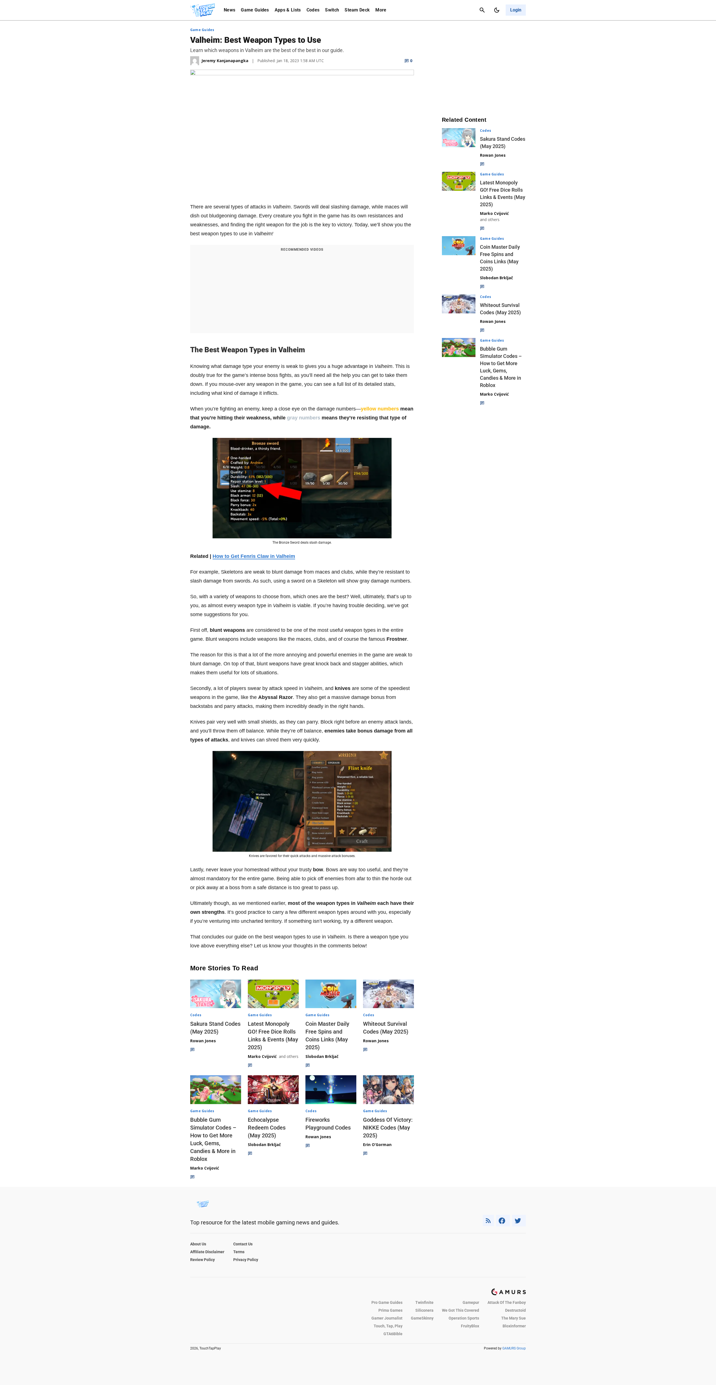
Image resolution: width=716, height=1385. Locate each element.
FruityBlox (470, 1326)
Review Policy (202, 1259)
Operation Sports (464, 1318)
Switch (332, 10)
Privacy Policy (245, 1259)
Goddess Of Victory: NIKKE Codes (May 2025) (388, 1127)
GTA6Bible (392, 1334)
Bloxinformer (514, 1326)
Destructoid (515, 1310)
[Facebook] (503, 1220)
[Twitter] (519, 1220)
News (229, 10)
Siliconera (424, 1310)
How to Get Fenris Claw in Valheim (254, 556)
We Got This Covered (460, 1310)
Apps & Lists (288, 10)
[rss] (488, 1220)
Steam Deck (357, 10)
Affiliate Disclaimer (207, 1252)
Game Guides (255, 10)
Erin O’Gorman (377, 1144)
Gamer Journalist (386, 1318)
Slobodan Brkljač (321, 1056)
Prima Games (390, 1310)
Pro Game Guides (386, 1302)
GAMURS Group (514, 1348)
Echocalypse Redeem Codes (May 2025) (267, 1127)
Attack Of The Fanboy (506, 1302)
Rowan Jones (203, 1040)
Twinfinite (424, 1302)
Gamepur (471, 1302)
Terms (238, 1252)
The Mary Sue (513, 1318)
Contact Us (243, 1244)
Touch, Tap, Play (388, 1326)
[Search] (482, 10)
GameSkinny (422, 1318)
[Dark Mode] (496, 10)
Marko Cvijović (262, 1056)
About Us (198, 1244)
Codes (313, 10)
